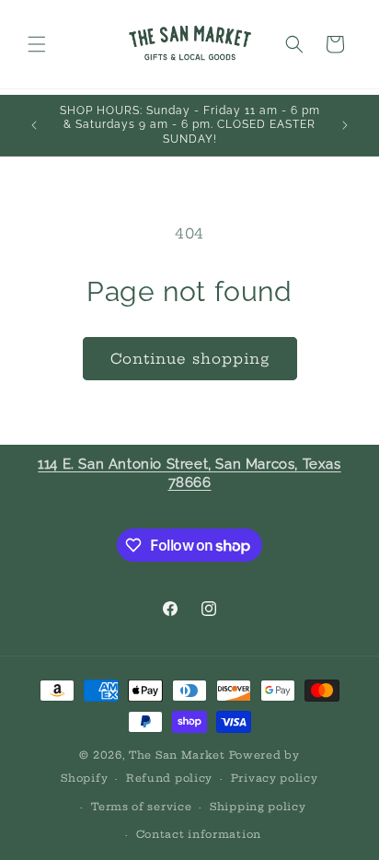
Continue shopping (190, 358)
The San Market (177, 755)
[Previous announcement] (34, 125)
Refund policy (169, 778)
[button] (37, 44)
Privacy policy (274, 778)
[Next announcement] (345, 125)
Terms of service (141, 806)
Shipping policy (258, 806)
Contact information (198, 834)
